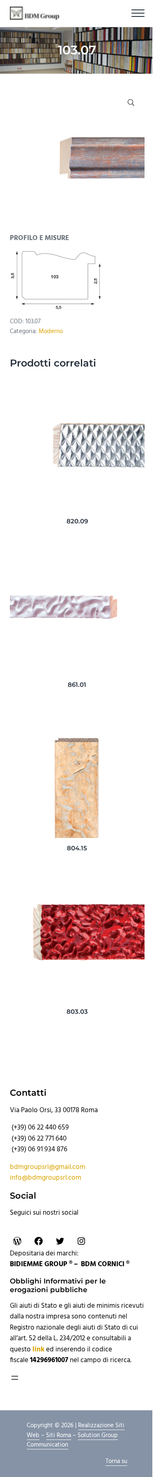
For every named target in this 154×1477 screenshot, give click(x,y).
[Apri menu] (15, 1378)
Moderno (51, 331)
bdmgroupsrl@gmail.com (47, 1167)
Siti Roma (58, 1435)
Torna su (116, 1461)
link (38, 1349)
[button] (131, 102)
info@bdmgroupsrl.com (45, 1178)
